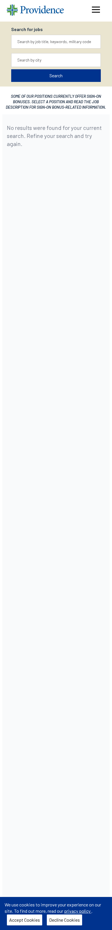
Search (56, 75)
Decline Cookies (65, 921)
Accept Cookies (25, 921)
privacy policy (77, 911)
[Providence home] (35, 11)
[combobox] (56, 42)
